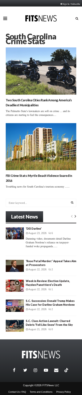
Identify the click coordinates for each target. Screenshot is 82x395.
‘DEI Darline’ (34, 228)
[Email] (58, 370)
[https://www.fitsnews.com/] (41, 354)
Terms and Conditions (41, 392)
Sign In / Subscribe (71, 3)
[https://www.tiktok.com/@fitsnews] (66, 370)
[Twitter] (27, 370)
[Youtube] (48, 370)
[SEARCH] (72, 202)
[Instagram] (38, 370)
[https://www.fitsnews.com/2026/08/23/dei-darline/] (15, 233)
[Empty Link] (71, 216)
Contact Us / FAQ (17, 392)
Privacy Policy (63, 392)
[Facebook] (17, 370)
